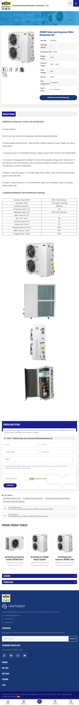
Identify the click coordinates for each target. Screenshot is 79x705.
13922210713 (9, 622)
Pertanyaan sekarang (57, 97)
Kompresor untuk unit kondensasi (13, 502)
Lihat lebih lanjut (14, 571)
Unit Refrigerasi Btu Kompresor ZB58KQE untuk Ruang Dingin (64, 558)
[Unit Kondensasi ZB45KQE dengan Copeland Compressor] (40, 543)
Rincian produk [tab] (9, 114)
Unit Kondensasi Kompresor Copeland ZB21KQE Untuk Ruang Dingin (14, 558)
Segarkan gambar (41, 479)
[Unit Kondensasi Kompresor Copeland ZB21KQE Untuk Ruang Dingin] (14, 543)
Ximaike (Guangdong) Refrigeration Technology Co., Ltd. (30, 6)
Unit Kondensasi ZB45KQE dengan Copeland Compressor (40, 558)
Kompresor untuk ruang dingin (33, 499)
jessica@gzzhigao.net (12, 615)
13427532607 (16, 606)
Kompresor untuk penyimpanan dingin (58, 499)
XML (58, 694)
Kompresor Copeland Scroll (11, 499)
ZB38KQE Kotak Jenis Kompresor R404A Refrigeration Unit (32, 438)
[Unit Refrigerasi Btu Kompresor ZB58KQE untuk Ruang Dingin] (65, 543)
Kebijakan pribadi (67, 694)
